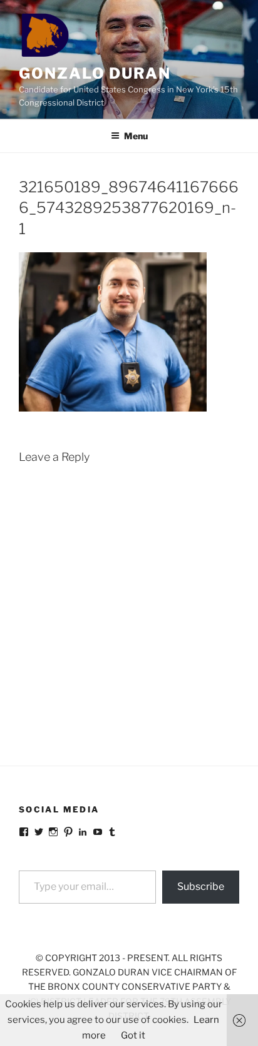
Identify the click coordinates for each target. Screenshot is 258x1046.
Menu (136, 136)
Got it (133, 1035)
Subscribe (200, 886)
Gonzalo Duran (95, 73)
